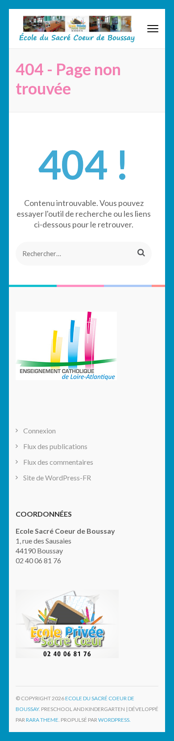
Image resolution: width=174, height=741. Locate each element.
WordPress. (114, 719)
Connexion (39, 430)
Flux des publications (55, 446)
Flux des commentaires (58, 462)
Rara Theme (42, 719)
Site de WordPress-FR (57, 477)
